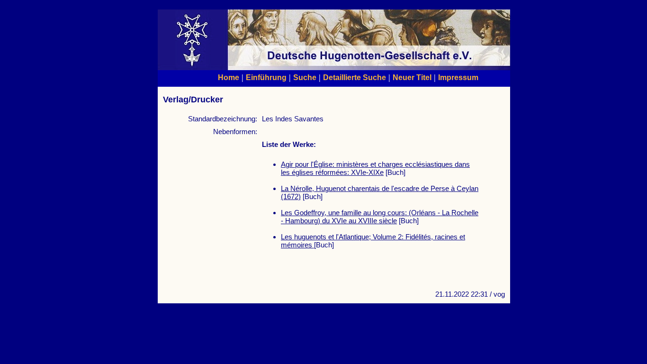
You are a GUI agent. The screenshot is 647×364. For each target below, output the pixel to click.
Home (228, 77)
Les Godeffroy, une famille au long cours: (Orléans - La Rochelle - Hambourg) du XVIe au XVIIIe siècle (379, 217)
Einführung (266, 77)
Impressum (458, 77)
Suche (304, 77)
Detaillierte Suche (354, 77)
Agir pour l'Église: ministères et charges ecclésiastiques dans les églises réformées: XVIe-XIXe (375, 168)
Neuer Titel (412, 77)
